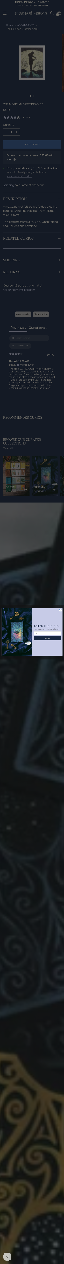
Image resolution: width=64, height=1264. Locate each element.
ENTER (47, 638)
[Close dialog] (60, 610)
